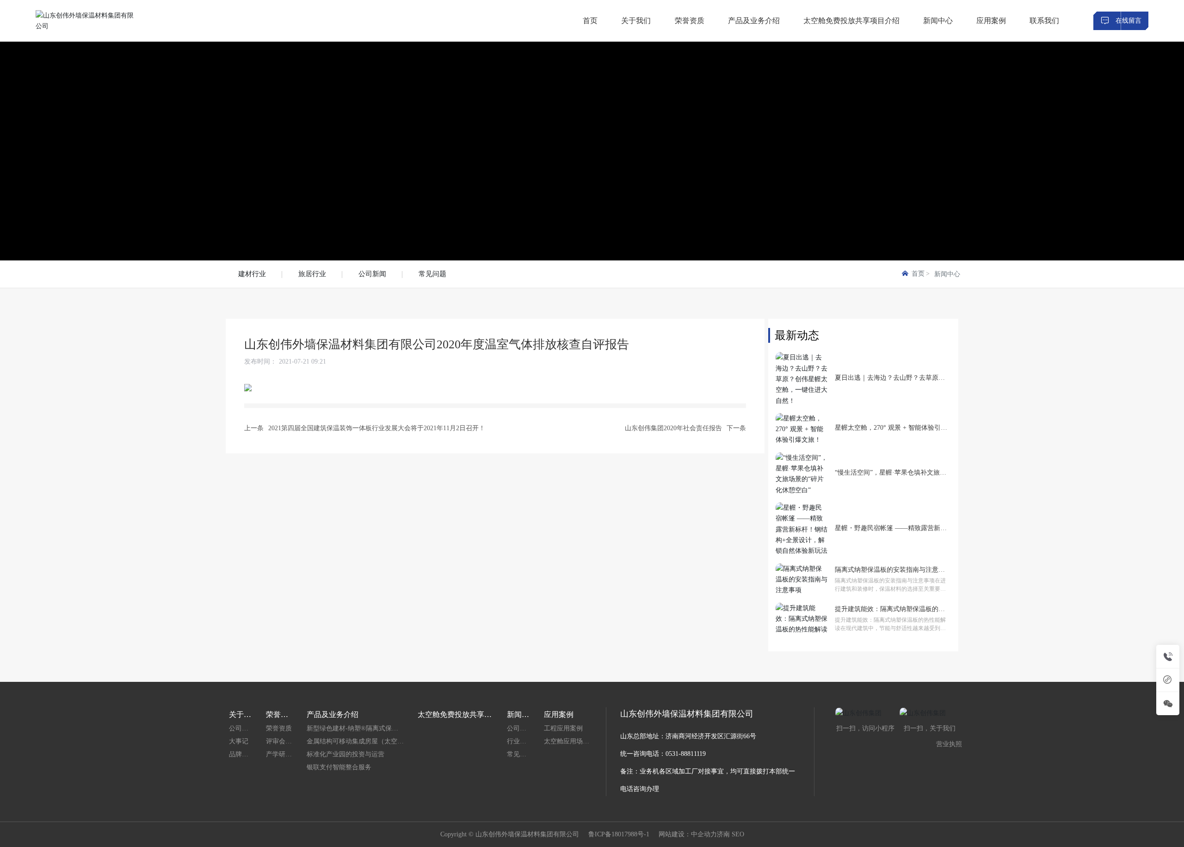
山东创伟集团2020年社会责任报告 (673, 428)
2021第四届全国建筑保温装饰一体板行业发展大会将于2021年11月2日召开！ (376, 428)
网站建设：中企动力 (688, 834)
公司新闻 (372, 274)
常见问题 (432, 274)
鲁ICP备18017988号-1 (618, 834)
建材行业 (252, 274)
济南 (723, 834)
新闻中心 (947, 274)
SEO (738, 834)
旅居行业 (312, 274)
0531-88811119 (686, 753)
